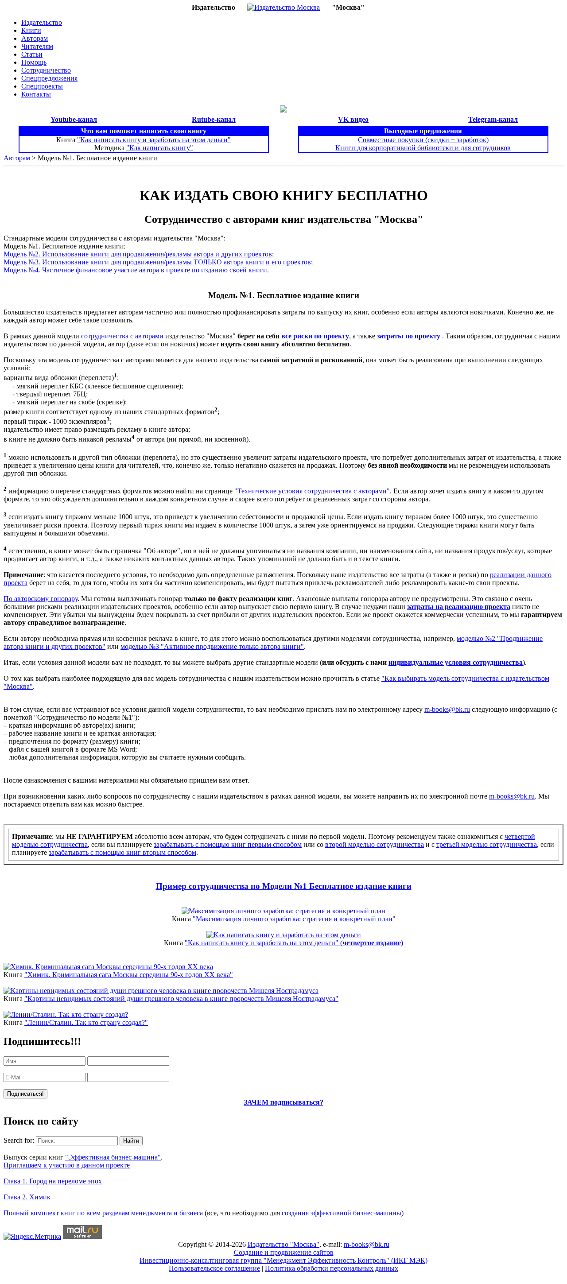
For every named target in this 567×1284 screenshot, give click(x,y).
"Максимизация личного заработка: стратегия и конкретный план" (294, 919)
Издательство (41, 22)
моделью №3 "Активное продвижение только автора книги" (212, 646)
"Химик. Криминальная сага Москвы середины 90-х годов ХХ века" (128, 974)
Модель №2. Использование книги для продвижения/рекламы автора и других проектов (138, 254)
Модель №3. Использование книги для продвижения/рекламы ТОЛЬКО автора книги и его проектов (157, 262)
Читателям (37, 46)
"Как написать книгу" (159, 147)
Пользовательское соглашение (214, 1268)
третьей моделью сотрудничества (486, 844)
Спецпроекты (42, 86)
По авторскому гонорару (41, 598)
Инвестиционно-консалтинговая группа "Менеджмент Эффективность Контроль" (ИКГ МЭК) (283, 1260)
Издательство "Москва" (283, 1244)
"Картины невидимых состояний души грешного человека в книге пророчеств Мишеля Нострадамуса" (181, 998)
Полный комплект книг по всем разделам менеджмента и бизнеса (103, 1213)
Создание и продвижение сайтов (284, 1252)
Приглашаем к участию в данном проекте (67, 1165)
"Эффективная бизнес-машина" (113, 1157)
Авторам (34, 38)
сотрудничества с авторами (122, 336)
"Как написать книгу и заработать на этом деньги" (154, 140)
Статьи (32, 54)
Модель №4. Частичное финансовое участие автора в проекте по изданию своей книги (135, 270)
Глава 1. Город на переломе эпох (53, 1181)
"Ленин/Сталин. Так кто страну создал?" (86, 1022)
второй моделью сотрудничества (374, 844)
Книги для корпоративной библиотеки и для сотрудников (423, 147)
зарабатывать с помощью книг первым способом (228, 844)
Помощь (34, 62)
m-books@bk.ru (447, 709)
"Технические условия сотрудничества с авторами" (312, 491)
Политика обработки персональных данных (331, 1268)
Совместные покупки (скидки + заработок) (423, 140)
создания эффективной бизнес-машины (341, 1213)
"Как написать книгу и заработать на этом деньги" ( (294, 943)
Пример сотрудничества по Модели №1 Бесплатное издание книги (284, 886)
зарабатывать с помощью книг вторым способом (122, 852)
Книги (31, 30)
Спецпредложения (49, 78)
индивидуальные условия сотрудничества (455, 662)
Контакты (36, 94)
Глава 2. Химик (27, 1197)
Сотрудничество (46, 70)
